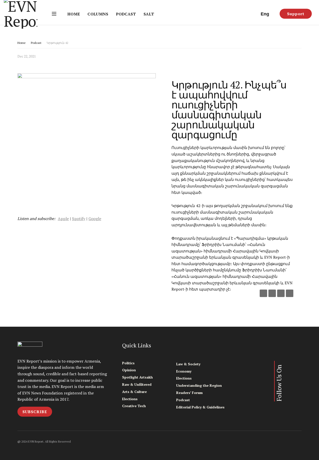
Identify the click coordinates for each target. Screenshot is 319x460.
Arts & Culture (134, 391)
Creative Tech (134, 405)
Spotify (78, 218)
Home (73, 14)
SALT (149, 14)
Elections (130, 398)
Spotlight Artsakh (137, 377)
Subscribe (34, 411)
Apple (63, 218)
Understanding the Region (199, 385)
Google (94, 218)
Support (295, 13)
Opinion (129, 370)
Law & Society (188, 364)
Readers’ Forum (189, 392)
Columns (97, 14)
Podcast (126, 14)
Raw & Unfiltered (137, 384)
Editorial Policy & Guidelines (200, 407)
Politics (128, 363)
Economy (183, 371)
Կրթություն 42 (57, 43)
